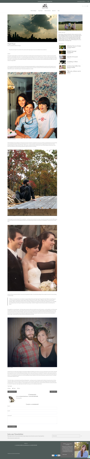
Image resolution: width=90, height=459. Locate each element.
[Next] (58, 1)
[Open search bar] (83, 6)
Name (9, 406)
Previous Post (12, 391)
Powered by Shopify (17, 453)
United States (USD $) (81, 1)
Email (9, 410)
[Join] (81, 436)
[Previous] (32, 1)
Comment (10, 415)
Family (11, 386)
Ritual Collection (48, 10)
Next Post (53, 391)
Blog (58, 10)
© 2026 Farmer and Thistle (11, 453)
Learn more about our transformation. (45, 1)
